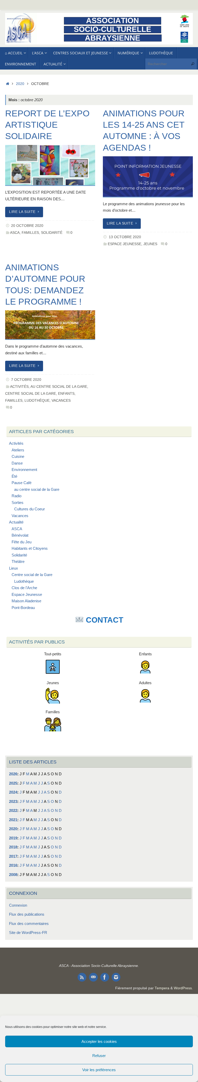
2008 (13, 874)
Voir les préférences (99, 1070)
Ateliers (18, 450)
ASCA (15, 233)
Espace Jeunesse (124, 244)
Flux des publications (26, 914)
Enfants (66, 394)
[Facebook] (104, 977)
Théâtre (18, 561)
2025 (13, 783)
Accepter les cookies (99, 1041)
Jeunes (150, 244)
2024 (13, 792)
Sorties (17, 502)
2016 (13, 865)
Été (14, 476)
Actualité (16, 522)
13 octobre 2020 (125, 237)
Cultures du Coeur (29, 509)
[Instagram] (116, 977)
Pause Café (21, 482)
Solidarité (51, 233)
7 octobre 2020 (26, 380)
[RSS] (82, 977)
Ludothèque (37, 400)
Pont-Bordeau (23, 607)
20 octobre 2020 (27, 226)
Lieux (13, 568)
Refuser (99, 1055)
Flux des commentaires (29, 923)
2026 (13, 774)
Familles (30, 233)
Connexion (18, 905)
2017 (13, 856)
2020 (20, 84)
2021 (13, 820)
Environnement (24, 469)
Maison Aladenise (26, 601)
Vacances (61, 400)
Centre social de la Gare (30, 394)
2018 (13, 847)
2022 (13, 810)
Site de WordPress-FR (28, 932)
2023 (13, 801)
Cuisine (18, 456)
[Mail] (93, 977)
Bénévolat (20, 535)
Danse (17, 463)
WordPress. (183, 988)
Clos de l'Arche (24, 588)
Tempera (162, 988)
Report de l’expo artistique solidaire (47, 124)
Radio (16, 496)
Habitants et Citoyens (30, 548)
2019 (13, 838)
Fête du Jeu (21, 542)
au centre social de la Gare (58, 387)
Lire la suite (22, 212)
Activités (19, 387)
